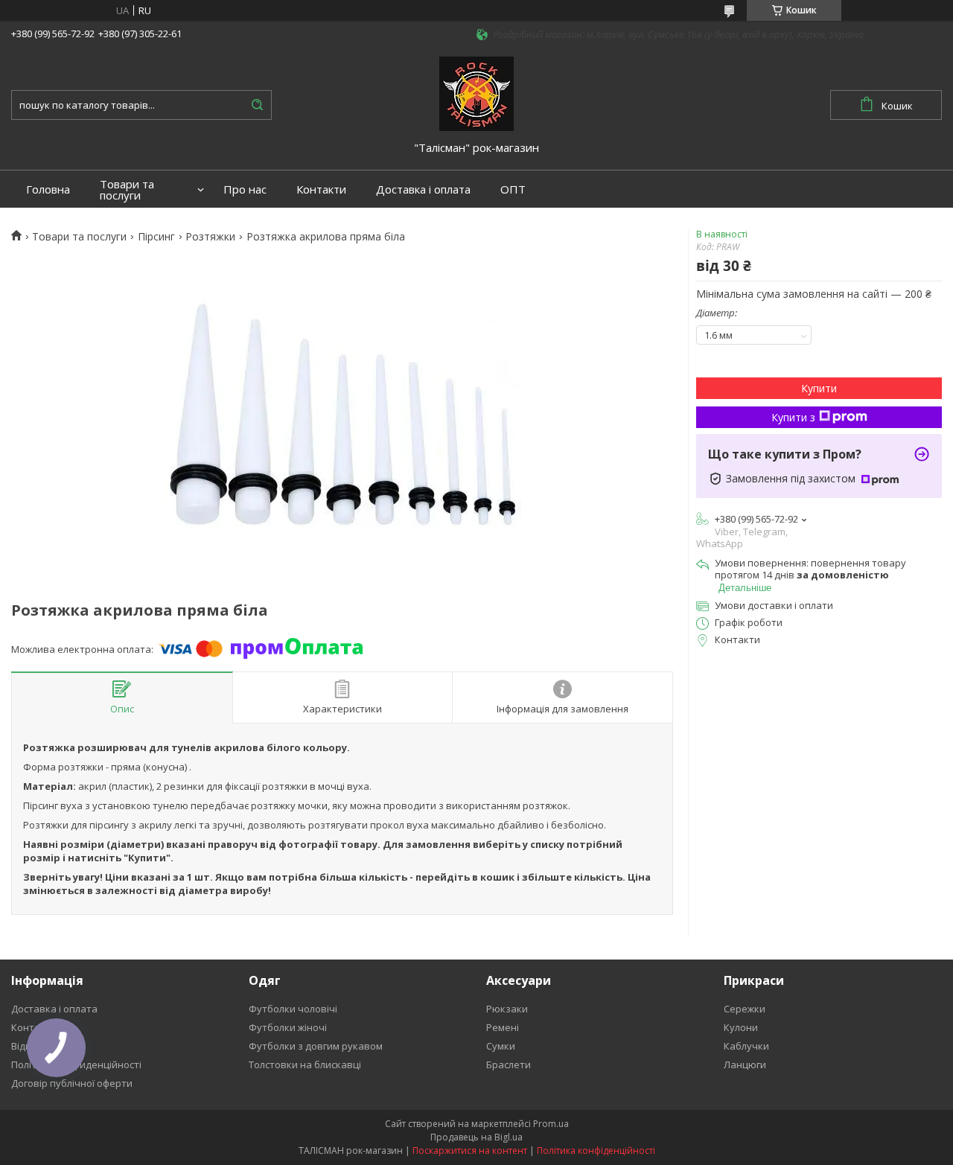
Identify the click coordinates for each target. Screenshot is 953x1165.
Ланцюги (745, 1064)
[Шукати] (257, 105)
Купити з (793, 417)
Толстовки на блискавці (305, 1064)
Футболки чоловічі (293, 1008)
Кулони (741, 1027)
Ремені (502, 1027)
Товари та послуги (127, 190)
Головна (48, 189)
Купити (819, 388)
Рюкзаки (507, 1008)
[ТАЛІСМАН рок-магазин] (476, 92)
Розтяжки (210, 236)
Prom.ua (551, 1123)
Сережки (744, 1008)
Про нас (245, 189)
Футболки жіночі (288, 1027)
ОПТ (513, 189)
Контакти (321, 189)
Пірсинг (156, 236)
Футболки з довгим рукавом (316, 1046)
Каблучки (746, 1046)
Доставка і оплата (423, 189)
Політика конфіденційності (596, 1150)
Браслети (508, 1064)
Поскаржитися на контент (469, 1150)
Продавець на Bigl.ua (476, 1137)
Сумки (500, 1046)
